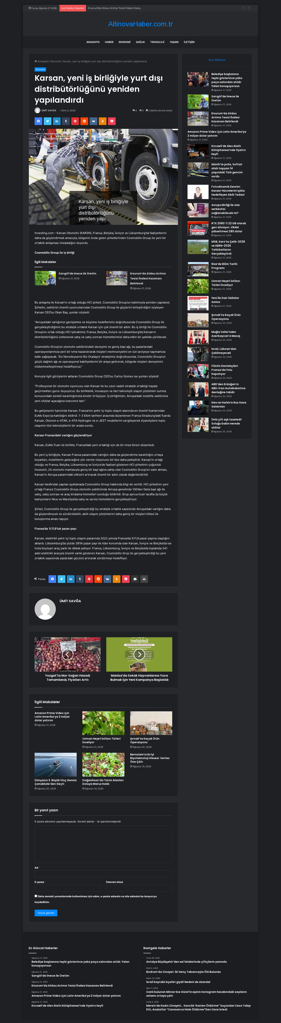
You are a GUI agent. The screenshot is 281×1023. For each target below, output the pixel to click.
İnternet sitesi (114, 881)
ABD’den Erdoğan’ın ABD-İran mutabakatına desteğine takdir (228, 388)
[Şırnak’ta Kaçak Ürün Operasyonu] (151, 723)
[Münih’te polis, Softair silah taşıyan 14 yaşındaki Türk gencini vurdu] (198, 169)
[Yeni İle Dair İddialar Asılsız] (198, 303)
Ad (37, 867)
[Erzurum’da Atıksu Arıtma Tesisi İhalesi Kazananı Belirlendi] (116, 278)
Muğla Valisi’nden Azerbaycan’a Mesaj (225, 334)
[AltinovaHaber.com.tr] (140, 24)
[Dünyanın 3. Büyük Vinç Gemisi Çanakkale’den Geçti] (56, 764)
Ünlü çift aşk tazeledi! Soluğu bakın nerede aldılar (226, 423)
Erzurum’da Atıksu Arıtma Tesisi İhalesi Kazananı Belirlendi (122, 8)
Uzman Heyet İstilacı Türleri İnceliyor (101, 740)
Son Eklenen (217, 60)
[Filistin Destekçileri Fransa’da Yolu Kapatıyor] (198, 371)
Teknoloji (157, 42)
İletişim (189, 42)
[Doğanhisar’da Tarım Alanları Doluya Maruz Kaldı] (103, 764)
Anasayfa (93, 42)
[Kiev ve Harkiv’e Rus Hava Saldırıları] (198, 408)
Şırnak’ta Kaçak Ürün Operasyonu (144, 740)
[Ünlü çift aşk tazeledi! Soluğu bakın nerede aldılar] (198, 425)
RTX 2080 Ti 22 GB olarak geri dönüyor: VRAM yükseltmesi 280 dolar (228, 227)
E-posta (40, 881)
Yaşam (174, 42)
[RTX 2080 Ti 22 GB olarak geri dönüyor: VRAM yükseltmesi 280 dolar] (198, 228)
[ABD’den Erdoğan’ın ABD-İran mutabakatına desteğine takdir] (198, 389)
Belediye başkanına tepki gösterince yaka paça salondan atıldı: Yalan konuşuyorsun (226, 80)
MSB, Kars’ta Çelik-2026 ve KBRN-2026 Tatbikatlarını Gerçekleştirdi (228, 248)
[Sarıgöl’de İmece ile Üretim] (45, 278)
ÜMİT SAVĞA (48, 110)
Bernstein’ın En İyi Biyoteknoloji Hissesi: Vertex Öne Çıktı (150, 758)
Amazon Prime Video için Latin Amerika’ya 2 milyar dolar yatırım (52, 716)
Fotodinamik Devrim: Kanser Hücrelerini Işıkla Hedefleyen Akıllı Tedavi (228, 191)
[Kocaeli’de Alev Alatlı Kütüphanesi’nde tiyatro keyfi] (198, 151)
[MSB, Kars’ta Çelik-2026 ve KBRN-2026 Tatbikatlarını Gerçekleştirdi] (198, 247)
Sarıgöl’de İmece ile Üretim (77, 273)
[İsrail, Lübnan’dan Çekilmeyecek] (198, 354)
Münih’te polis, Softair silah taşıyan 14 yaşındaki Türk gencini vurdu (227, 170)
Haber (109, 42)
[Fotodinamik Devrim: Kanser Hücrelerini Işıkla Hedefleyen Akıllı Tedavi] (198, 192)
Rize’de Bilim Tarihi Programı (224, 266)
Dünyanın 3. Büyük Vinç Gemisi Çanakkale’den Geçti (56, 782)
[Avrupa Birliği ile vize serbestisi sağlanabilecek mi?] (198, 210)
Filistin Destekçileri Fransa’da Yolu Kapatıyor (224, 370)
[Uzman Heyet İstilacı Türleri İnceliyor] (103, 723)
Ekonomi (125, 42)
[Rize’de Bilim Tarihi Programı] (198, 269)
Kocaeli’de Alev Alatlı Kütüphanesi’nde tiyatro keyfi (228, 150)
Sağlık (140, 42)
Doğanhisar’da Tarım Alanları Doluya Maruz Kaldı (103, 782)
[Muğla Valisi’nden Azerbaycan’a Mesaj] (198, 337)
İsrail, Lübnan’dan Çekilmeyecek (223, 351)
